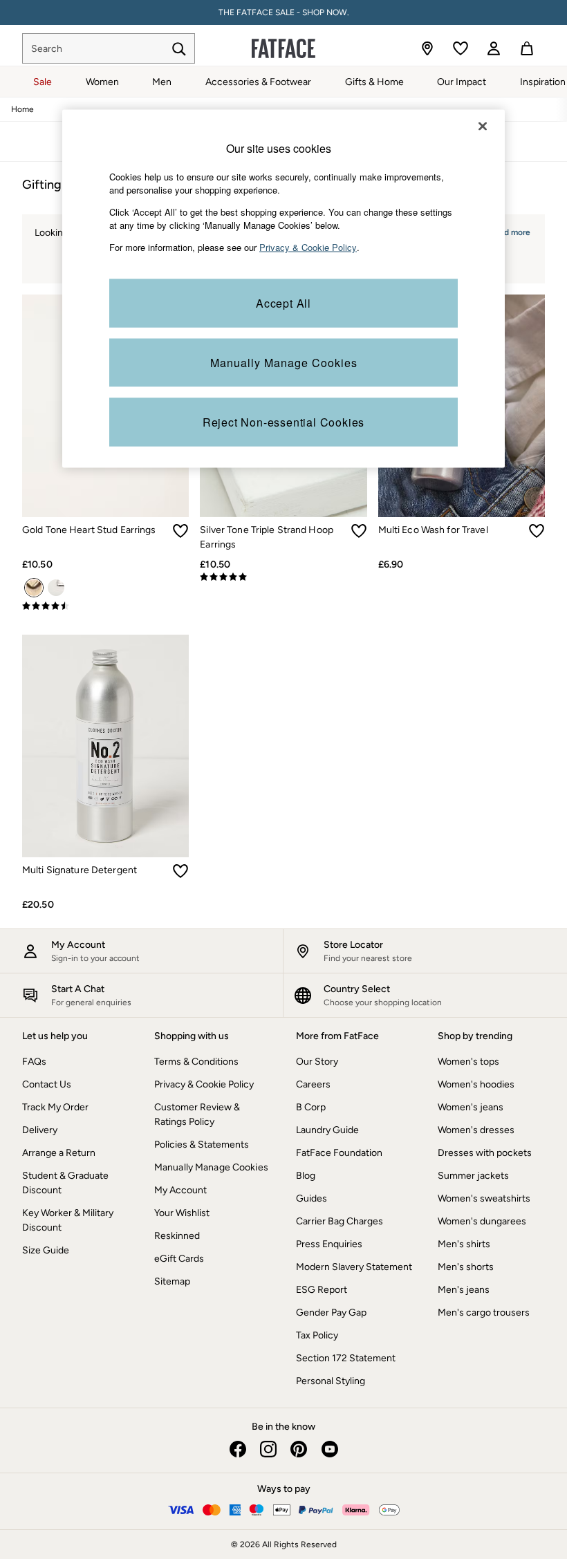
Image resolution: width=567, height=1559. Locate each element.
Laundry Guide (327, 1130)
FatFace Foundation (339, 1153)
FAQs (34, 1061)
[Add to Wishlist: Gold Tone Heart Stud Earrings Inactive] (180, 531)
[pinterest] (299, 1449)
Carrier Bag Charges (339, 1221)
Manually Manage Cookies (211, 1167)
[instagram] (268, 1449)
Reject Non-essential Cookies (283, 422)
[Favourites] (460, 48)
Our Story (317, 1061)
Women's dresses (476, 1130)
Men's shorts (466, 1267)
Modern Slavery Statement (354, 1267)
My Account (180, 1190)
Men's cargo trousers (484, 1312)
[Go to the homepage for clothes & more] (283, 48)
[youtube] (329, 1449)
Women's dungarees (482, 1221)
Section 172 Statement (346, 1358)
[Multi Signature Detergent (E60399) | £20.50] (105, 746)
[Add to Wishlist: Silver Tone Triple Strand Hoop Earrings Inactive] (359, 531)
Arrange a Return (58, 1153)
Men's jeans (464, 1290)
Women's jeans (470, 1107)
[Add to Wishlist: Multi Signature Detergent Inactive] (180, 871)
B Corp (311, 1107)
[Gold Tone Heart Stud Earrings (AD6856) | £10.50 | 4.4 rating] (105, 606)
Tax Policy (317, 1335)
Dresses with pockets (485, 1153)
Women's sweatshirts (484, 1198)
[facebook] (238, 1449)
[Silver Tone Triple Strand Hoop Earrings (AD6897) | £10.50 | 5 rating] (283, 577)
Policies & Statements (201, 1144)
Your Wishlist (182, 1213)
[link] (493, 48)
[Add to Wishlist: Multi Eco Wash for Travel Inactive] (536, 531)
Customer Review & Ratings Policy (197, 1114)
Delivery (39, 1130)
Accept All (283, 303)
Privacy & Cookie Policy (204, 1084)
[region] (283, 288)
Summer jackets (473, 1176)
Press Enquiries (329, 1244)
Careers (313, 1084)
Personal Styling (330, 1381)
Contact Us (46, 1084)
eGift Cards (179, 1258)
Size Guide (45, 1250)
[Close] (482, 126)
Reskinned (177, 1236)
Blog (305, 1176)
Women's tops (468, 1061)
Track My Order (55, 1107)
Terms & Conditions (196, 1061)
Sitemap (172, 1281)
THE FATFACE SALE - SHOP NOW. (284, 12)
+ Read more (506, 230)
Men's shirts (464, 1244)
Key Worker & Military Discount (67, 1220)
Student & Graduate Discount (65, 1183)
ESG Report (321, 1290)
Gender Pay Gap (331, 1312)
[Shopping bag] (527, 48)
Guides (311, 1198)
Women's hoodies (476, 1084)
